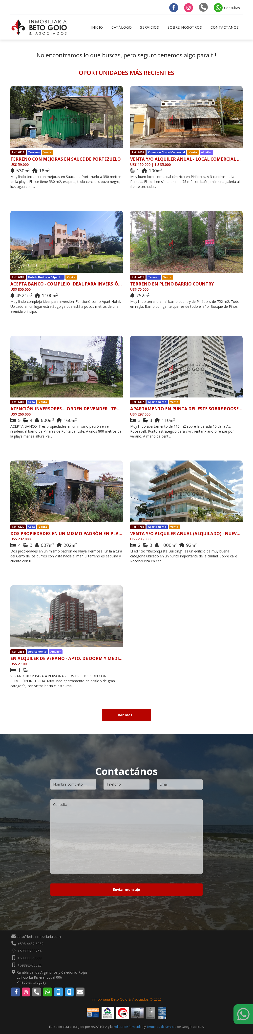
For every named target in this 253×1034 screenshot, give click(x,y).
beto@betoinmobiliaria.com (39, 936)
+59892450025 (29, 965)
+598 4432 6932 (30, 943)
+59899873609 (29, 958)
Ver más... (126, 715)
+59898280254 (29, 950)
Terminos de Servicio (161, 1027)
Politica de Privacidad (128, 1027)
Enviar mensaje (126, 889)
